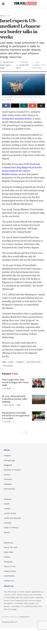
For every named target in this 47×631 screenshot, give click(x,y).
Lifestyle (7, 523)
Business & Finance (12, 470)
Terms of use (9, 566)
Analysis (7, 455)
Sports (7, 532)
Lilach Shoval (9, 405)
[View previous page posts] (21, 432)
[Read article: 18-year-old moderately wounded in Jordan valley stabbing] (38, 399)
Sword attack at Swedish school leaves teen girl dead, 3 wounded (15, 415)
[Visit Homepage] (25, 4)
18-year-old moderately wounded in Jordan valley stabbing (15, 399)
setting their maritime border (17, 118)
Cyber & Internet (11, 527)
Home (2, 16)
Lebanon (20, 362)
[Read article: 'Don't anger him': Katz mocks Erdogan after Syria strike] (38, 383)
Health (7, 504)
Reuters (6, 62)
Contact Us (9, 581)
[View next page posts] (26, 432)
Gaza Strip (8, 552)
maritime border (34, 362)
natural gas (8, 366)
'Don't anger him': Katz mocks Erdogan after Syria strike (15, 382)
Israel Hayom (24, 617)
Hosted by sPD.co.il (9, 622)
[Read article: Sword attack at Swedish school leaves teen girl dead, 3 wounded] (38, 416)
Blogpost (8, 465)
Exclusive (8, 479)
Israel (10, 362)
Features (7, 499)
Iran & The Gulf (10, 547)
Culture (7, 475)
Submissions (9, 576)
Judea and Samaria (12, 518)
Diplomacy (9, 543)
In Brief (7, 509)
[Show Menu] (3, 4)
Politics (7, 557)
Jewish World (10, 513)
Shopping (8, 562)
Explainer (8, 484)
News (9, 16)
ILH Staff (7, 388)
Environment (9, 489)
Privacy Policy (10, 571)
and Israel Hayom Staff (6, 65)
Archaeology (9, 460)
